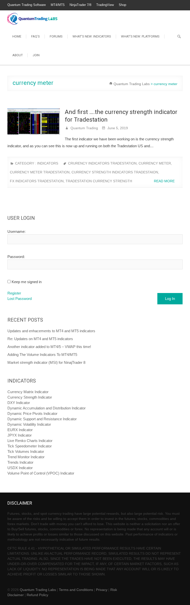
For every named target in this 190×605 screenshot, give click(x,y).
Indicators (47, 163)
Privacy (101, 590)
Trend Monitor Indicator (26, 457)
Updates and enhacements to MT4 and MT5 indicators (51, 331)
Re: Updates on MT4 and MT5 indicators (40, 339)
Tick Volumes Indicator (25, 451)
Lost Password (19, 298)
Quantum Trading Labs (38, 590)
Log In (170, 298)
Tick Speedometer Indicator (29, 446)
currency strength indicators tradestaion (114, 172)
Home (16, 36)
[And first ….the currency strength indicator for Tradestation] (33, 121)
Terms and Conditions (76, 590)
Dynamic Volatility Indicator (29, 424)
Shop (122, 5)
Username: (16, 231)
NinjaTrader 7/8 (80, 5)
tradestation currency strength (99, 181)
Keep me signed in (27, 282)
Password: (16, 257)
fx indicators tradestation (37, 181)
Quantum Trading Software (26, 5)
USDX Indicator (20, 468)
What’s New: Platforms (140, 36)
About (17, 55)
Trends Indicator (20, 462)
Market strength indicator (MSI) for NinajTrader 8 (46, 362)
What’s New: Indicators (91, 36)
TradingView (105, 5)
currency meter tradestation (40, 172)
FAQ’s (35, 36)
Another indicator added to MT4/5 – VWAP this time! (49, 347)
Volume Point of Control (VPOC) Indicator (40, 473)
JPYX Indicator (19, 435)
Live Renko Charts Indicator (29, 441)
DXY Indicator (18, 403)
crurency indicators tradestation (102, 163)
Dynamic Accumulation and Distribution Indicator (46, 408)
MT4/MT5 (58, 5)
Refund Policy (37, 595)
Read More (165, 181)
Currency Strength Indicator (29, 397)
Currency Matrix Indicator (27, 392)
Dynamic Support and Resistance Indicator (42, 419)
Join (36, 55)
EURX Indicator (20, 430)
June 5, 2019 (117, 128)
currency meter (155, 163)
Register (14, 293)
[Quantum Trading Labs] (32, 16)
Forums (56, 36)
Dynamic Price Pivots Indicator (32, 413)
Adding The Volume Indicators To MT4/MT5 (42, 354)
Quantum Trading (84, 128)
